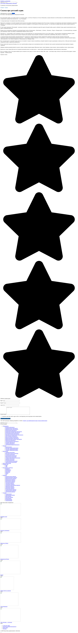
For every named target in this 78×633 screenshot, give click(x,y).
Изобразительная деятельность (11, 429)
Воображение (8, 469)
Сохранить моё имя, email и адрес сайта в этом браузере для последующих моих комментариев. (22, 416)
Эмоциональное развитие (10, 490)
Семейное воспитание (10, 452)
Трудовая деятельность (10, 442)
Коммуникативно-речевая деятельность (13, 439)
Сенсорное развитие (9, 483)
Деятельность (6, 426)
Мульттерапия (8, 498)
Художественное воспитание (11, 461)
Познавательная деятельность (11, 428)
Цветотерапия (8, 496)
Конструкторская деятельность (11, 437)
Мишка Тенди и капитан (5, 590)
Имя (1, 400)
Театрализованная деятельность (12, 441)
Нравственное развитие (10, 480)
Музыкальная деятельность (11, 430)
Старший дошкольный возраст (11, 450)
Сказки (13, 13)
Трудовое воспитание (9, 460)
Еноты (1, 574)
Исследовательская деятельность (12, 433)
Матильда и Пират (4, 543)
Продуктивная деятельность (11, 435)
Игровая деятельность (10, 427)
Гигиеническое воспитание (11, 455)
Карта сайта (5, 627)
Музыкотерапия (8, 499)
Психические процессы (8, 467)
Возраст (4, 445)
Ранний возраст (8, 446)
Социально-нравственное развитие (12, 485)
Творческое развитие (9, 486)
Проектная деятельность (10, 440)
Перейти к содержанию (5, 1)
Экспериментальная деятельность (12, 444)
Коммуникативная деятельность (12, 438)
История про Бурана (4, 559)
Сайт (1, 405)
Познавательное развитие (10, 476)
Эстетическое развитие (10, 491)
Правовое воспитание (10, 458)
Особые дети (5, 464)
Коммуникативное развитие (11, 477)
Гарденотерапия (8, 500)
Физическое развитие (9, 488)
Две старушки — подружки (6, 622)
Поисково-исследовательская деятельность (14, 434)
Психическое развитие (10, 481)
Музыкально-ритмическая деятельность (13, 431)
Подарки (5, 628)
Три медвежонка (3, 606)
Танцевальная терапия (10, 495)
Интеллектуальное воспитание (11, 453)
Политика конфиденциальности (9, 626)
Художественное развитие (10, 489)
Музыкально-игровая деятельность (12, 432)
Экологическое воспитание (11, 462)
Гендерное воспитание (10, 454)
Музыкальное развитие (10, 479)
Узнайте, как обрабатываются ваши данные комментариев (35, 420)
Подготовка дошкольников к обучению (8, 3)
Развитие (5, 475)
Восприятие (7, 470)
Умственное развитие (9, 487)
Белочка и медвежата (4, 530)
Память (6, 473)
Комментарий (3, 414)
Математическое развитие (10, 478)
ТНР (6, 466)
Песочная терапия (9, 497)
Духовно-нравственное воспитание (12, 457)
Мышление (7, 472)
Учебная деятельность (10, 443)
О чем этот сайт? (6, 625)
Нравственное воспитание (10, 456)
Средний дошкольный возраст (11, 449)
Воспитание (5, 451)
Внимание (7, 468)
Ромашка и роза (3, 516)
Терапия (4, 492)
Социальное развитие (9, 484)
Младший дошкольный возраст (11, 447)
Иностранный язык (7, 463)
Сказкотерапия (8, 493)
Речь (6, 474)
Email (1, 402)
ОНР (6, 465)
